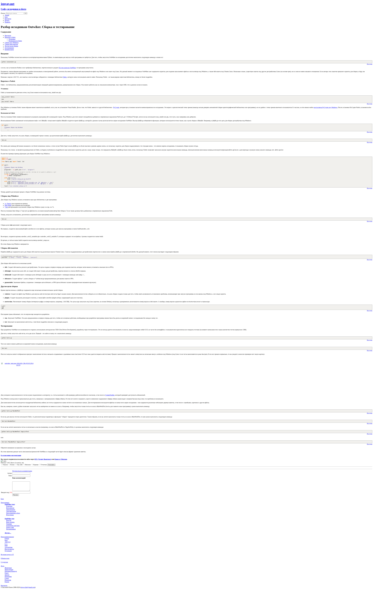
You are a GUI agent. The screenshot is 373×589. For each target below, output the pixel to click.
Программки (5, 502)
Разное (7, 582)
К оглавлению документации (11, 455)
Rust (6, 540)
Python (7, 538)
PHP (6, 545)
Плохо (12, 464)
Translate (9, 524)
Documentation (11, 529)
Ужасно (5, 464)
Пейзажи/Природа (11, 571)
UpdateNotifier (109, 395)
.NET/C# (7, 542)
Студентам (4, 562)
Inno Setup (8, 205)
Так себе (20, 464)
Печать (7, 20)
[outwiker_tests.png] (18, 365)
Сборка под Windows (12, 42)
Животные (8, 568)
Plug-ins (8, 520)
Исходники (10, 515)
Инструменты (9, 549)
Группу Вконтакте (44, 459)
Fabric (65, 77)
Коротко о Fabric (10, 37)
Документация (11, 511)
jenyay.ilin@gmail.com (28, 587)
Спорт (7, 578)
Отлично (44, 464)
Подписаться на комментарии (22, 471)
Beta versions (10, 522)
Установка (12, 39)
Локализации (10, 509)
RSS (36, 459)
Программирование (7, 537)
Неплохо (28, 464)
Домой (7, 15)
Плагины (9, 506)
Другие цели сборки (11, 46)
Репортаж (8, 580)
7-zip (6, 207)
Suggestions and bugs (13, 525)
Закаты (7, 575)
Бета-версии (10, 508)
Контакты (8, 19)
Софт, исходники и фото (13, 9)
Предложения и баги (13, 513)
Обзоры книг (5, 558)
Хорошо (35, 464)
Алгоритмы (8, 547)
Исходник (369, 64)
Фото (2, 566)
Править (7, 22)
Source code (10, 527)
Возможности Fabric (15, 41)
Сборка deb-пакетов (11, 44)
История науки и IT (7, 554)
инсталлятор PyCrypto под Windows (325, 107)
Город (7, 573)
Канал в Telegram (61, 459)
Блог (6, 17)
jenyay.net (7, 4)
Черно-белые (9, 569)
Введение (8, 35)
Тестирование (9, 48)
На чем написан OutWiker (67, 68)
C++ (6, 544)
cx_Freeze (8, 203)
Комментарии (9, 49)
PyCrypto (116, 107)
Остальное (8, 551)
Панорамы (8, 576)
